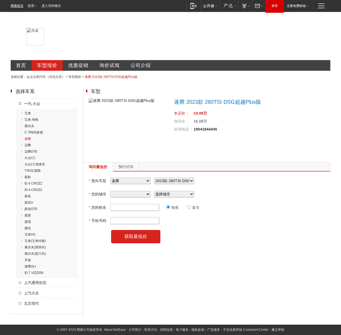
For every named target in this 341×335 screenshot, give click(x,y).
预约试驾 (125, 167)
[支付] (245, 5)
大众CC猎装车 (35, 164)
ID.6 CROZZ (33, 190)
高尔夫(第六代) (35, 254)
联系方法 (150, 330)
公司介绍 (141, 65)
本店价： (181, 113)
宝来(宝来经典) (35, 241)
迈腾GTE (31, 151)
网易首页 (17, 6)
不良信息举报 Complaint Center (246, 330)
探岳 (28, 196)
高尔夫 (29, 126)
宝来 (28, 113)
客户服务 (182, 330)
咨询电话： (183, 129)
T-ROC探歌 (33, 171)
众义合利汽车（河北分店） (46, 77)
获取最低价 (135, 236)
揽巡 (28, 215)
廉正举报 (277, 330)
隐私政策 (198, 330)
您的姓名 (97, 207)
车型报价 (47, 65)
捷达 (28, 228)
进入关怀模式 (51, 6)
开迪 (28, 260)
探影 (28, 177)
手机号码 (97, 221)
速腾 (28, 139)
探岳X (29, 202)
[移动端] (193, 5)
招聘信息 (166, 330)
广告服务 (213, 330)
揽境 (28, 222)
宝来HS (30, 234)
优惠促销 (78, 65)
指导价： (181, 121)
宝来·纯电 (31, 120)
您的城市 (97, 194)
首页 (21, 65)
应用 (31, 6)
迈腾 (28, 145)
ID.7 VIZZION (34, 273)
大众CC (30, 158)
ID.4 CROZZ (33, 183)
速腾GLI (30, 266)
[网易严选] (229, 5)
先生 (175, 207)
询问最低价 (98, 167)
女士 (196, 207)
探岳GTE (31, 209)
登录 (274, 6)
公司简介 (135, 330)
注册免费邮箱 (296, 6)
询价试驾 (109, 65)
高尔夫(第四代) (35, 247)
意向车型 (97, 181)
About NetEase (115, 330)
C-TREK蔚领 (34, 132)
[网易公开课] (210, 5)
